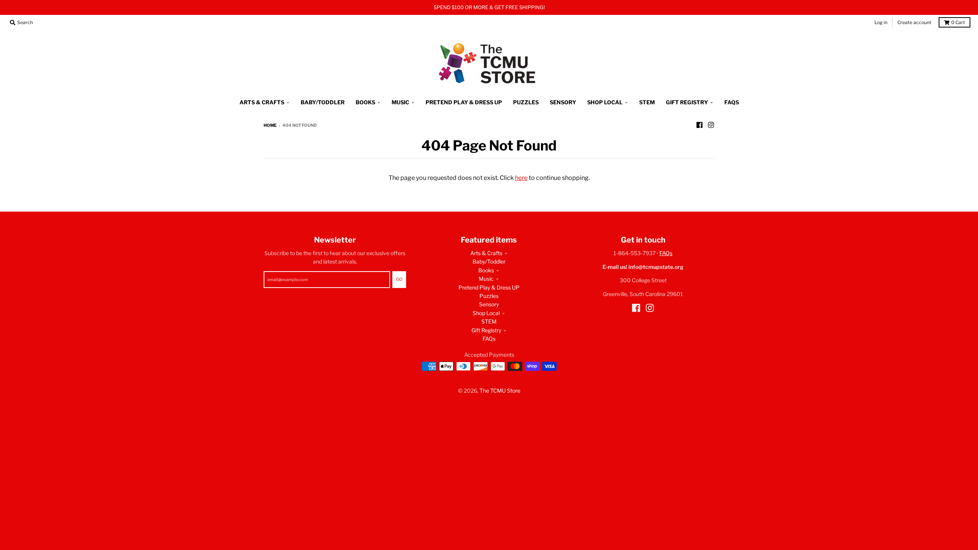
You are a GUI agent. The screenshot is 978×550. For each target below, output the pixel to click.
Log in (880, 22)
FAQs (489, 338)
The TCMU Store (499, 390)
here (521, 177)
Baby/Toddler (489, 261)
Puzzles (489, 296)
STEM (489, 321)
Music (486, 278)
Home (270, 125)
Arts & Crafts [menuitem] (262, 102)
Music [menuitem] (400, 102)
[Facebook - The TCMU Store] (699, 124)
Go (399, 279)
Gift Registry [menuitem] (687, 102)
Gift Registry (486, 330)
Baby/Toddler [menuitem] (323, 102)
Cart (958, 22)
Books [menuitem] (365, 102)
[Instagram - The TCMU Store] (711, 124)
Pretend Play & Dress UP (489, 287)
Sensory (489, 304)
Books (486, 270)
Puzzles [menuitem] (526, 102)
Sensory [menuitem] (563, 102)
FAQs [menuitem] (731, 102)
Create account (914, 22)
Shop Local (486, 313)
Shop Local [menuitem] (605, 102)
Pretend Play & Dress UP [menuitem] (464, 102)
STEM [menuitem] (647, 102)
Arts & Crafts (486, 253)
